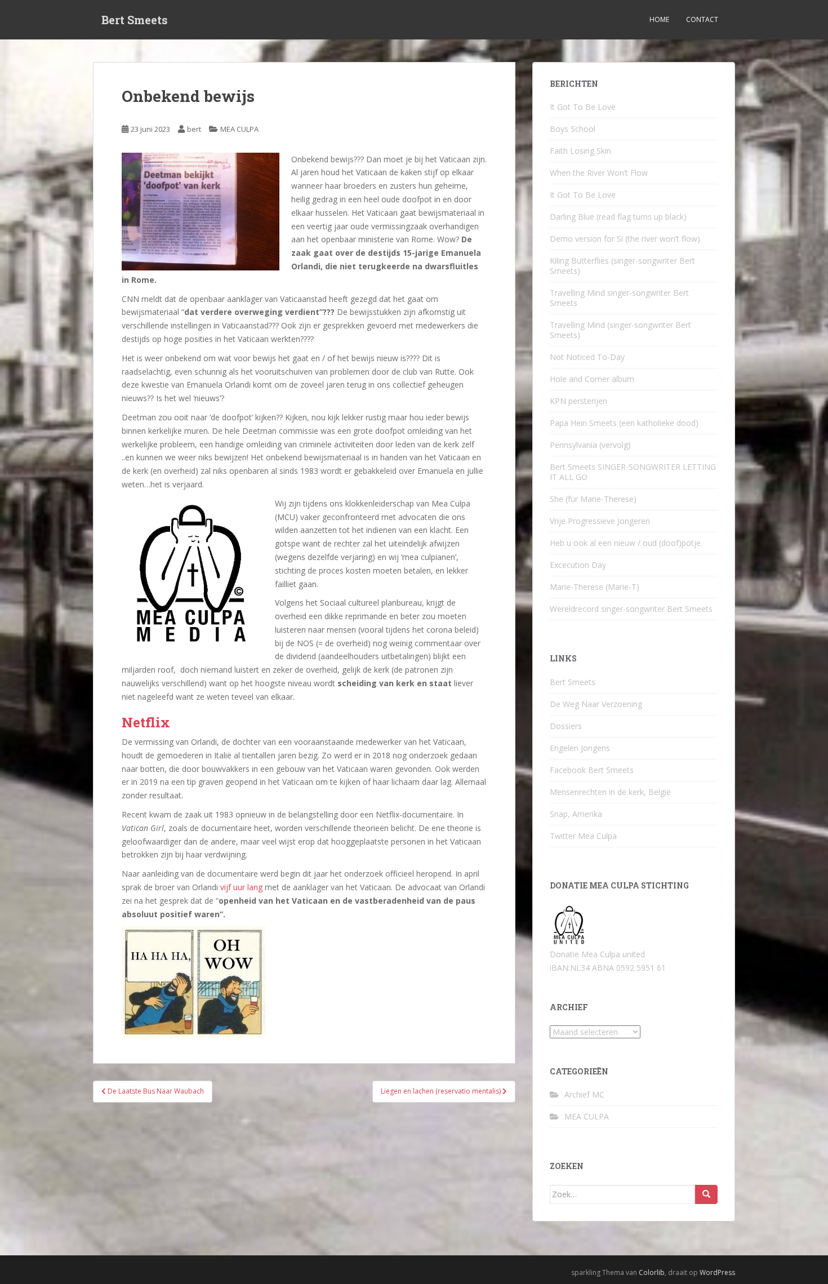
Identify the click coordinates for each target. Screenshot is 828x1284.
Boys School (572, 128)
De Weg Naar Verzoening (596, 704)
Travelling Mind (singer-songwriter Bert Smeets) (620, 329)
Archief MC (584, 1094)
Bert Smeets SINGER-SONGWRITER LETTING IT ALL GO (633, 471)
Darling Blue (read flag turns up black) (618, 216)
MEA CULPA (239, 129)
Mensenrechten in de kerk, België (610, 792)
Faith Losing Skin (580, 150)
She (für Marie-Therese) (593, 499)
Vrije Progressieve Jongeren (600, 521)
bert (194, 129)
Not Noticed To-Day (587, 357)
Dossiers (566, 726)
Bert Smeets (134, 19)
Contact (702, 19)
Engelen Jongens (580, 748)
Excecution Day (578, 564)
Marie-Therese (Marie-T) (594, 586)
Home (659, 19)
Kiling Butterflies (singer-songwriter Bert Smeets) (622, 265)
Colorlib (652, 1272)
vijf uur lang (241, 887)
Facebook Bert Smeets (592, 770)
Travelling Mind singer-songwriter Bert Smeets (619, 297)
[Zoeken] (706, 1194)
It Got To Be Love (583, 106)
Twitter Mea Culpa (583, 835)
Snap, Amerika (576, 813)
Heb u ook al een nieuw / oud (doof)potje (625, 542)
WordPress (717, 1272)
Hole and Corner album (592, 379)
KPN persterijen (578, 401)
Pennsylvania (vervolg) (590, 444)
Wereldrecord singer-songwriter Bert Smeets (631, 608)
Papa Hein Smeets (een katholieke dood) (624, 422)
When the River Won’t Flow (599, 172)
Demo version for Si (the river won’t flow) (625, 238)
